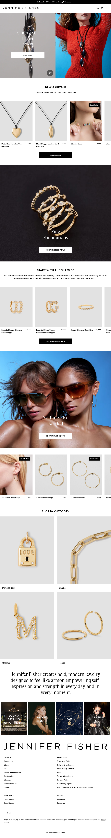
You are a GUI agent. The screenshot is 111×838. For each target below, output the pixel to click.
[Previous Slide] (3, 121)
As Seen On (8, 776)
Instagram (61, 803)
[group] (55, 125)
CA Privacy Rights (64, 784)
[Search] (98, 8)
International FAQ (11, 784)
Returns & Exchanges (65, 765)
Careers (7, 787)
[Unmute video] (50, 73)
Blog (59, 772)
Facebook (61, 799)
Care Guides (9, 803)
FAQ (5, 769)
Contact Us (8, 761)
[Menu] (106, 8)
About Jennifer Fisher (12, 772)
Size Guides (9, 799)
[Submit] (103, 813)
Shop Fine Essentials (55, 341)
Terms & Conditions (65, 776)
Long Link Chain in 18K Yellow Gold (39, 8)
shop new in (55, 155)
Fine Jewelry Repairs (65, 769)
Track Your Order (63, 761)
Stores (6, 765)
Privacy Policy (63, 780)
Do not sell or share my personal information (75, 787)
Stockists (7, 780)
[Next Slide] (107, 121)
